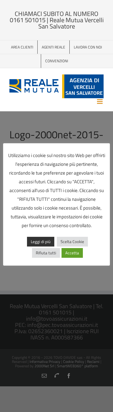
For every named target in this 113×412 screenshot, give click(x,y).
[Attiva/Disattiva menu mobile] (100, 101)
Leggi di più (41, 241)
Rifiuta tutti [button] (46, 253)
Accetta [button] (72, 253)
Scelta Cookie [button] (72, 241)
